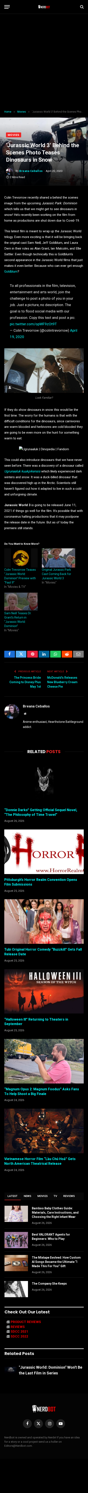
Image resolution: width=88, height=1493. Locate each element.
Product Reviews (26, 1322)
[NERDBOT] (44, 7)
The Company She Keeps (49, 1283)
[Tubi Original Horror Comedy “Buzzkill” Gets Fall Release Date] (44, 921)
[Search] (81, 7)
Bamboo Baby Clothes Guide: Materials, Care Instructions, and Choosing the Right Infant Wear (55, 1213)
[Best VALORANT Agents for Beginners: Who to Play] (16, 1240)
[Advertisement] (44, 62)
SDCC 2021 (19, 1331)
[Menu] (7, 7)
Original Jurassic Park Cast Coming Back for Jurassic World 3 (56, 574)
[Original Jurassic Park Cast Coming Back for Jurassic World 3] (58, 557)
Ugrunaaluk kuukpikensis (22, 471)
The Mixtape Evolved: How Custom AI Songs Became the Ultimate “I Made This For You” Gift (56, 1262)
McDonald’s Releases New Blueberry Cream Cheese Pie (62, 682)
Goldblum (11, 271)
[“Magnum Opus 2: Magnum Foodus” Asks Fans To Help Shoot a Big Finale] (44, 1061)
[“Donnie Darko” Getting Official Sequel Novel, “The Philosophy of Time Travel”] (44, 782)
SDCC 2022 (19, 1336)
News (27, 1196)
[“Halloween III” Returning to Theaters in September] (44, 991)
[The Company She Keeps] (16, 1289)
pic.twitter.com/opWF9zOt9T (33, 324)
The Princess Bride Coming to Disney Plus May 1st (25, 682)
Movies (13, 135)
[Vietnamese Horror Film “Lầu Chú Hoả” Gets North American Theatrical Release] (44, 1131)
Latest (12, 1196)
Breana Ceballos (31, 171)
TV (55, 1196)
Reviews (69, 1196)
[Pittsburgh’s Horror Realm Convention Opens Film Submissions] (44, 851)
